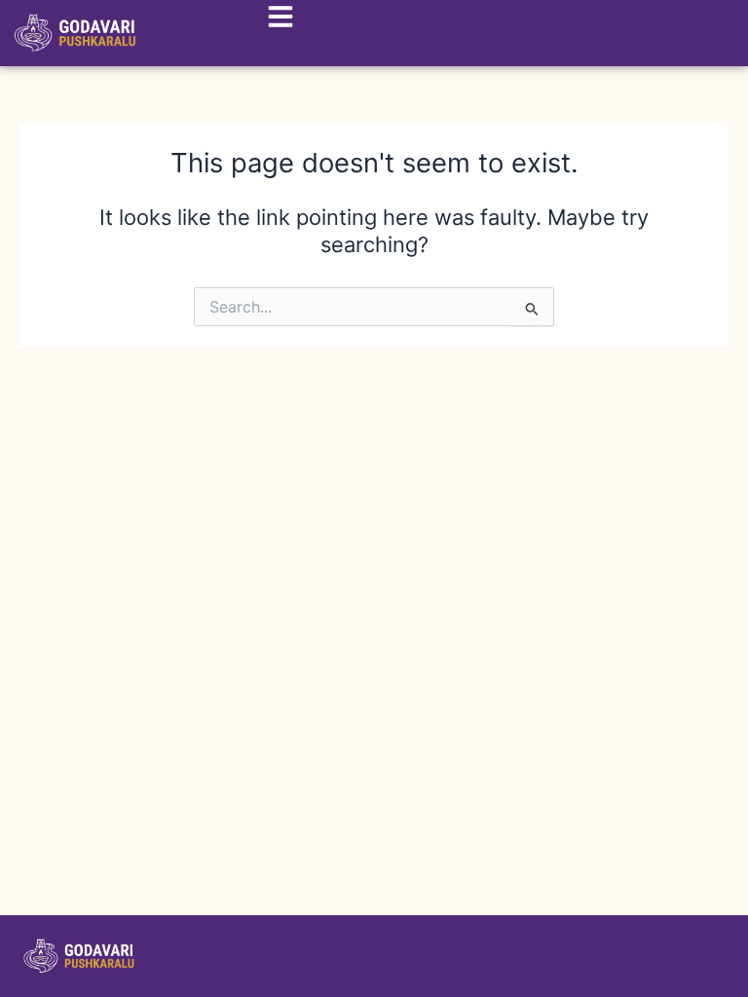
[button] (274, 20)
